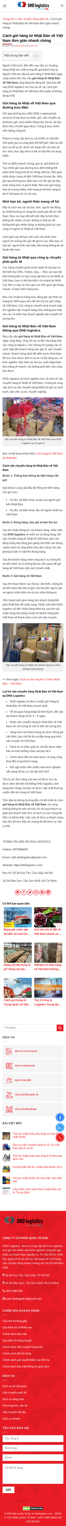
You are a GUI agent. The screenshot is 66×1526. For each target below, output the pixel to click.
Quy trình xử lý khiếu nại (17, 1327)
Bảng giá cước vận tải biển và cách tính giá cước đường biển (17, 932)
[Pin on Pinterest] (42, 892)
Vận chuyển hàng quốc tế (32, 19)
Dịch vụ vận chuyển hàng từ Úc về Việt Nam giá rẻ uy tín (36, 1146)
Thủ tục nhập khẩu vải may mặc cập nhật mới (37, 1180)
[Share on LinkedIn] (48, 892)
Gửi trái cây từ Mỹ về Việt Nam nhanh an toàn (47, 932)
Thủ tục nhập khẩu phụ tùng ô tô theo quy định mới (37, 1157)
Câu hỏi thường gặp (15, 1321)
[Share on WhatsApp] (17, 892)
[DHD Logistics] (33, 5)
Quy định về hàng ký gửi (17, 1340)
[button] (5, 6)
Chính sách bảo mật (15, 1334)
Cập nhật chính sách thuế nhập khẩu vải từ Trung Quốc (37, 1191)
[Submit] (60, 1028)
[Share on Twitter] (30, 892)
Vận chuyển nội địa (25, 1109)
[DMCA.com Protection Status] (33, 1508)
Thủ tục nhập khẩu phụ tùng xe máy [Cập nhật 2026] (37, 1135)
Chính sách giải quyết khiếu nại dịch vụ (26, 1359)
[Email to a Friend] (36, 892)
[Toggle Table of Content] (34, 56)
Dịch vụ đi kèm (22, 1080)
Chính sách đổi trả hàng (17, 1353)
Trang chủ (9, 19)
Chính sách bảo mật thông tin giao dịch (26, 1366)
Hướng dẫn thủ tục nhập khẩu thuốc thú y (37, 1167)
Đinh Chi (33, 46)
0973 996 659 (14, 1291)
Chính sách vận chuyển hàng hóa (23, 1347)
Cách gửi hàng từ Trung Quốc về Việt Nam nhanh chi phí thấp (16, 1003)
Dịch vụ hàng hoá (24, 1066)
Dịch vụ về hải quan (25, 1051)
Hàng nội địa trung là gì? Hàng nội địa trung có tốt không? (17, 967)
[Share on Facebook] (24, 892)
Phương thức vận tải (15, 1405)
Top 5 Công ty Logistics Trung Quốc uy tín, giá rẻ (48, 1003)
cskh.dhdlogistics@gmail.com (24, 1298)
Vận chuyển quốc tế (26, 1095)
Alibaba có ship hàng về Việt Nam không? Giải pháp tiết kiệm (47, 967)
